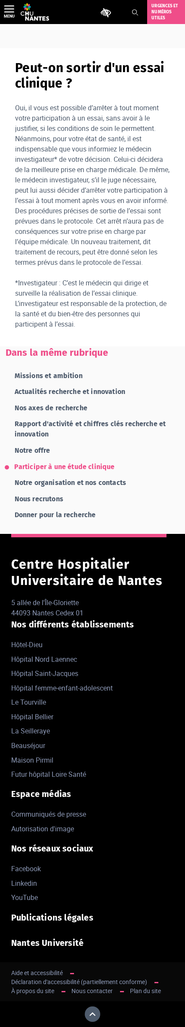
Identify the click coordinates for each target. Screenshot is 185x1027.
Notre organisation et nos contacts (70, 483)
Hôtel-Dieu (27, 644)
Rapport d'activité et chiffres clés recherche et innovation (90, 429)
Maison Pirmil (32, 760)
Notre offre (32, 450)
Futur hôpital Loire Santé (48, 774)
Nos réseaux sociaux (52, 848)
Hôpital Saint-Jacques (44, 673)
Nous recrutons (39, 499)
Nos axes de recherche (51, 408)
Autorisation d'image (42, 828)
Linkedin (24, 883)
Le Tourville (28, 702)
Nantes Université (47, 943)
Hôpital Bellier (32, 716)
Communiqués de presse (48, 814)
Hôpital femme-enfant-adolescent (62, 688)
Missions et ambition (49, 376)
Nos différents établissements (72, 624)
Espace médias (41, 794)
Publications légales (52, 917)
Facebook (26, 868)
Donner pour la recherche (55, 515)
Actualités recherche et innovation (70, 392)
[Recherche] (135, 12)
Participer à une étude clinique (64, 467)
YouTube (24, 897)
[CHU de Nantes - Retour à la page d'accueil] (34, 12)
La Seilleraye (30, 731)
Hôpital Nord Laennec (44, 659)
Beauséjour (28, 745)
